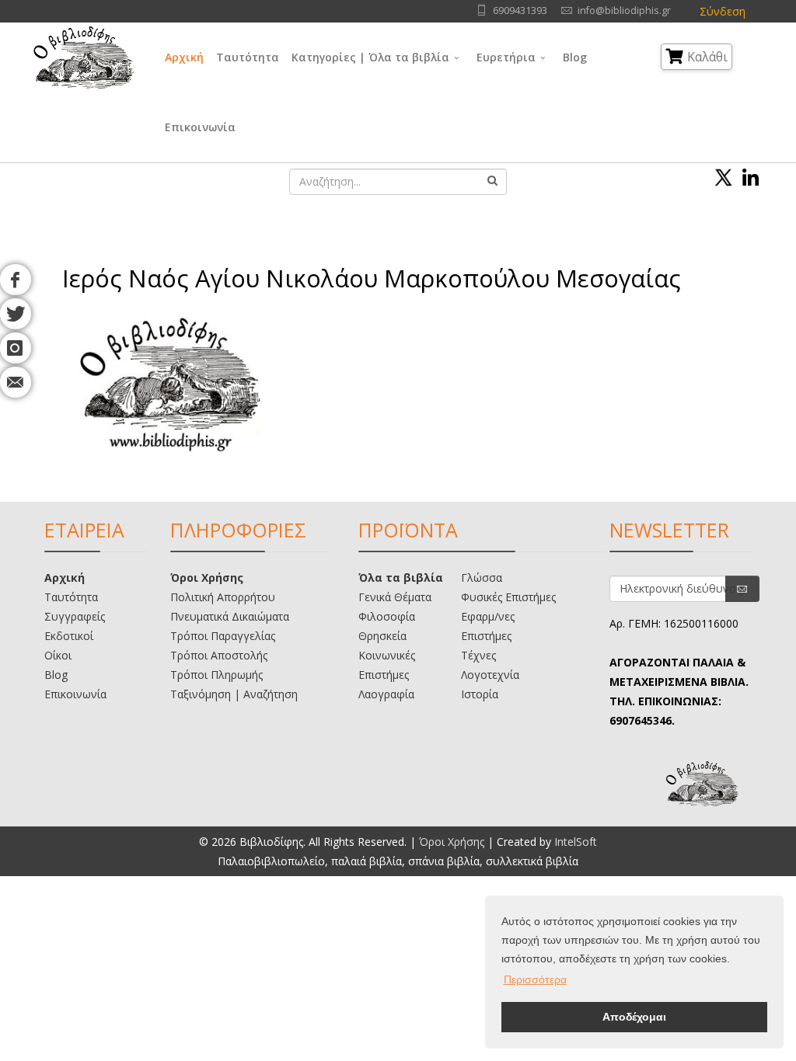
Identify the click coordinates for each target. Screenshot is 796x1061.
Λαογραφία (386, 694)
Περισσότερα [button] (535, 979)
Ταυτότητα (247, 57)
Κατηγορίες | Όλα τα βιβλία (370, 57)
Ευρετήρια (506, 57)
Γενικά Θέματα (394, 597)
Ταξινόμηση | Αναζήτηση (234, 694)
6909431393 (520, 10)
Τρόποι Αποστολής (218, 655)
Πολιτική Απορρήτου (222, 597)
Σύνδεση (722, 11)
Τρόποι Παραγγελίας (222, 635)
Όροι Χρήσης (206, 577)
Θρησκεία (382, 635)
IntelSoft (575, 841)
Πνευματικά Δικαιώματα (229, 616)
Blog (575, 57)
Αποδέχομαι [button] (634, 1017)
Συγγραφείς (74, 616)
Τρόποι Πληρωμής (216, 674)
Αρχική (184, 57)
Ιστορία (479, 694)
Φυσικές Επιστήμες (508, 597)
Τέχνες (478, 655)
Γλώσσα (481, 577)
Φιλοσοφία (386, 616)
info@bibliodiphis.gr (624, 10)
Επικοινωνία (200, 127)
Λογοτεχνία (490, 674)
